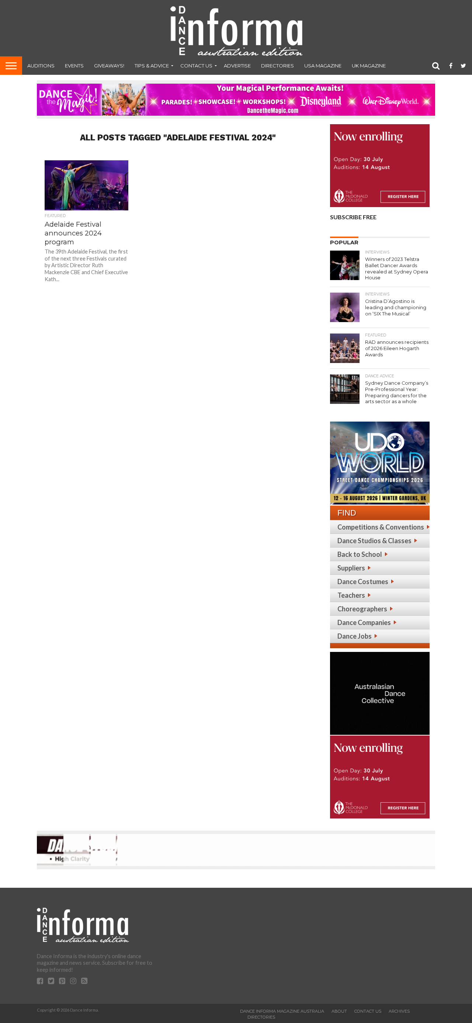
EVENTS (74, 66)
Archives (399, 1011)
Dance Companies (364, 622)
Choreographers (362, 609)
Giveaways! (109, 66)
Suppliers (351, 568)
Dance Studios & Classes (374, 541)
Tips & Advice (152, 66)
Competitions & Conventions (380, 527)
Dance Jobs (354, 636)
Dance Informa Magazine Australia (282, 1011)
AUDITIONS (41, 66)
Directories (277, 66)
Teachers (351, 595)
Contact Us (196, 66)
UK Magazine (369, 66)
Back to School (359, 554)
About (339, 1011)
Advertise (237, 66)
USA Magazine (322, 66)
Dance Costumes (362, 581)
